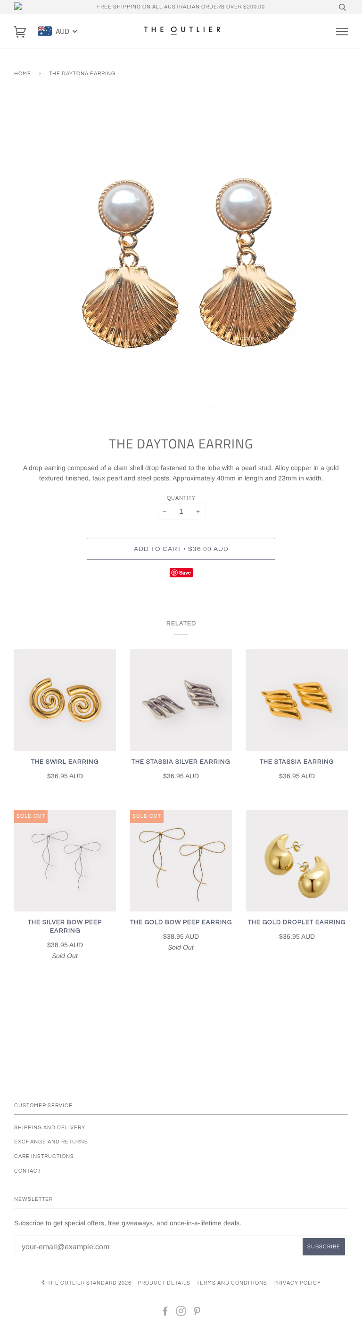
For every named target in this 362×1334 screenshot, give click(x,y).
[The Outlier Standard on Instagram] (181, 1313)
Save (185, 572)
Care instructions (44, 1156)
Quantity (181, 498)
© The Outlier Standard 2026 (86, 1283)
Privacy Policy (297, 1283)
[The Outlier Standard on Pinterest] (197, 1313)
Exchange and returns (51, 1141)
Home (22, 73)
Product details (164, 1283)
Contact (27, 1171)
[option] (181, 265)
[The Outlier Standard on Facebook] (165, 1313)
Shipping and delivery (49, 1127)
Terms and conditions (232, 1283)
